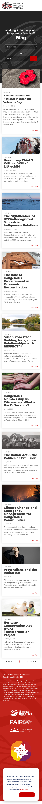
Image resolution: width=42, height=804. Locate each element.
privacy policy (23, 789)
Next (32, 661)
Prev (10, 661)
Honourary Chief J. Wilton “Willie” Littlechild (19, 163)
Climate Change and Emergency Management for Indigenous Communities (20, 514)
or (21, 54)
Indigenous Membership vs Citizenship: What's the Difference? (19, 400)
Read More (34, 131)
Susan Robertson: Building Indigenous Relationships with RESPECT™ (20, 341)
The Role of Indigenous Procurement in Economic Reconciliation (16, 281)
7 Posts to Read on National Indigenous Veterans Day (17, 99)
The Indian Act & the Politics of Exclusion (20, 456)
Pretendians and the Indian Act (20, 571)
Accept (26, 795)
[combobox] (17, 58)
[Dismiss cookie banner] (34, 772)
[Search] (33, 58)
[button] (39, 5)
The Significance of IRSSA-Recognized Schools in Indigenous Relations (21, 220)
